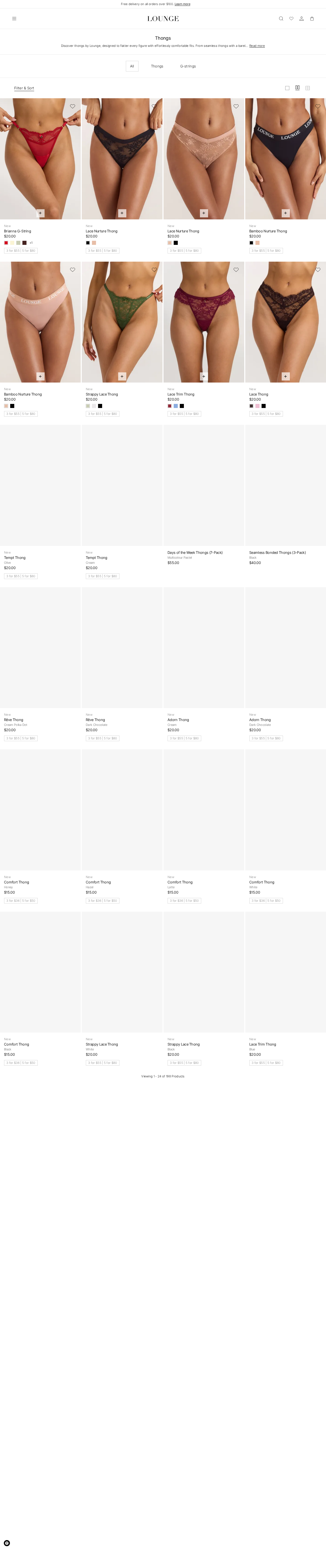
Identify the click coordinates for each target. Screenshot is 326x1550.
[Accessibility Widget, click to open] (7, 1543)
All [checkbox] (132, 66)
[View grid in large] (287, 88)
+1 (31, 242)
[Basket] (312, 19)
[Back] (7, 162)
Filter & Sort (24, 88)
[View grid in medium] (297, 88)
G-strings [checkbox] (188, 66)
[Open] (14, 19)
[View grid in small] (308, 88)
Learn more (182, 4)
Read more (257, 46)
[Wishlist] (291, 19)
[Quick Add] (40, 213)
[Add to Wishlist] (73, 106)
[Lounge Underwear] (163, 18)
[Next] (74, 162)
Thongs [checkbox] (157, 66)
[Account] (301, 19)
